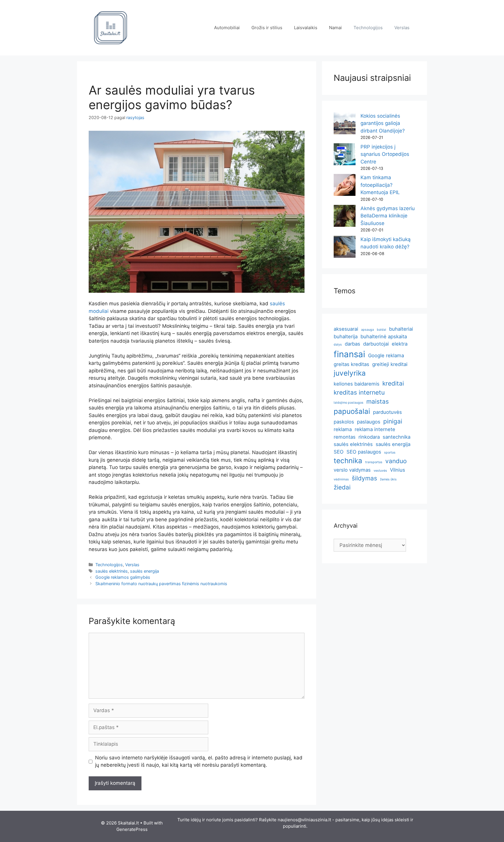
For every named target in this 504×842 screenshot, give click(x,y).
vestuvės (380, 471)
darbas (352, 344)
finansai (349, 354)
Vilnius (397, 470)
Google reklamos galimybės (122, 577)
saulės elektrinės (111, 571)
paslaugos (368, 422)
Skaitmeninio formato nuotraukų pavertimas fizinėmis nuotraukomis (161, 583)
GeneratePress (132, 829)
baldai (381, 330)
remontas (345, 437)
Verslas (402, 27)
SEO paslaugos (363, 452)
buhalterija (346, 336)
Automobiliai (227, 27)
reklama (343, 429)
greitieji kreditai (389, 364)
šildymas (364, 478)
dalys (338, 344)
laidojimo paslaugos (348, 403)
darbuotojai (376, 344)
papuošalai (352, 411)
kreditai (393, 383)
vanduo (396, 461)
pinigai (392, 421)
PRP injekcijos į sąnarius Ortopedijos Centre (384, 154)
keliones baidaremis (356, 384)
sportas (390, 452)
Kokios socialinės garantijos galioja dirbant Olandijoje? (382, 123)
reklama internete (375, 429)
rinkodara (369, 437)
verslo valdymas (352, 470)
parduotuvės (387, 412)
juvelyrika (350, 373)
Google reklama (386, 355)
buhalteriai (401, 329)
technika (348, 460)
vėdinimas (341, 479)
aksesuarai (346, 329)
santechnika (396, 437)
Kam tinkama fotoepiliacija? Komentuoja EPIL (380, 185)
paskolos (344, 422)
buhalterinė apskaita (383, 336)
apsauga (367, 330)
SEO (339, 452)
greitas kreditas (351, 364)
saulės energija (144, 571)
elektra (399, 344)
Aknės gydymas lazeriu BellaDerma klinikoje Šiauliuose (387, 215)
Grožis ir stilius (266, 27)
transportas (373, 462)
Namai (335, 27)
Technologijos (368, 27)
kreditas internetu (359, 392)
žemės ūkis (388, 479)
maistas (377, 401)
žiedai (342, 487)
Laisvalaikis (305, 27)
